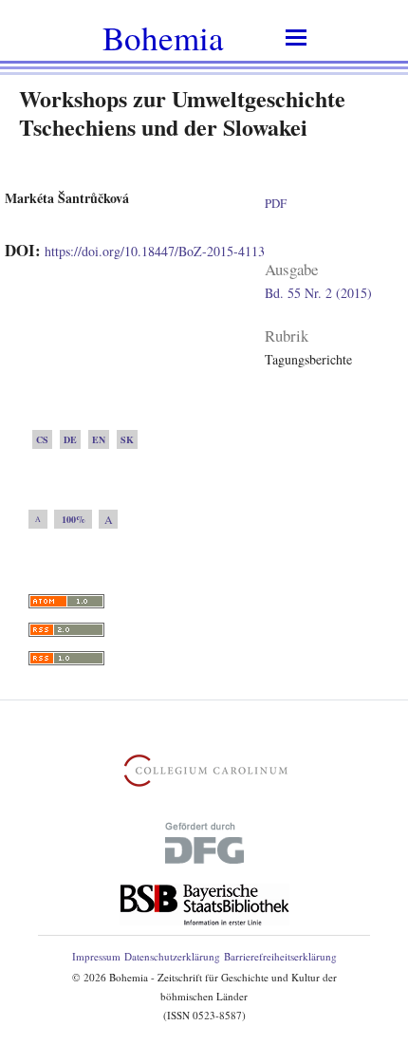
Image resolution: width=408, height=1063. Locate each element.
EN (98, 439)
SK (127, 439)
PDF (276, 203)
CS (42, 439)
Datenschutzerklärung (172, 956)
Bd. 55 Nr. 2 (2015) (318, 293)
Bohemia (163, 37)
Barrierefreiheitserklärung (280, 956)
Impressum (96, 956)
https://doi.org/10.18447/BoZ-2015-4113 (155, 251)
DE (70, 439)
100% (73, 519)
